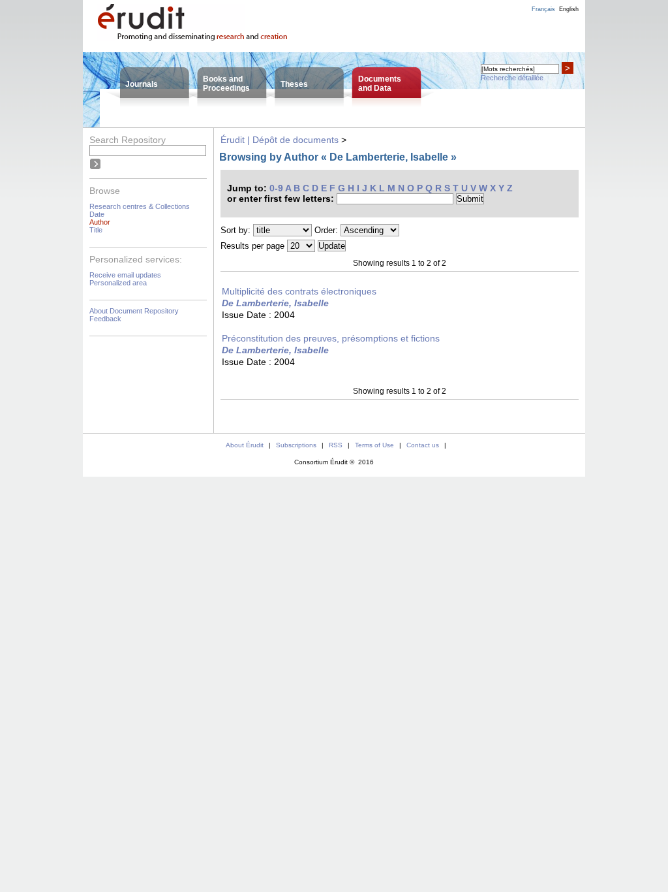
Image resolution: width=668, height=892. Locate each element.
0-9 (276, 188)
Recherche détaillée (512, 78)
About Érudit (245, 445)
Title (95, 230)
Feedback (105, 319)
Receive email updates (125, 275)
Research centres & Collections (139, 206)
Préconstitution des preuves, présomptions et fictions (331, 338)
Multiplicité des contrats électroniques (299, 291)
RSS (335, 445)
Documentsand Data (379, 83)
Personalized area (118, 283)
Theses (294, 84)
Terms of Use (374, 445)
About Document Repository (134, 311)
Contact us (422, 445)
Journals (141, 84)
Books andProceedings (226, 83)
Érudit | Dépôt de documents (279, 140)
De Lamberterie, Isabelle (275, 303)
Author (99, 222)
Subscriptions (296, 445)
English (569, 9)
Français (543, 9)
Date (96, 214)
